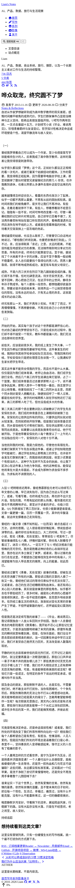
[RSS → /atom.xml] (15, 85)
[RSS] (38, 881)
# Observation (27, 853)
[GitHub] (26, 881)
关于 (14, 34)
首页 (14, 17)
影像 (14, 30)
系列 (14, 26)
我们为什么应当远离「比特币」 (21, 861)
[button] (37, 885)
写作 (14, 22)
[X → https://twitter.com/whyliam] (11, 85)
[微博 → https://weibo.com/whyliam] (7, 85)
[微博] (30, 881)
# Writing (6, 853)
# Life (15, 853)
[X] (34, 881)
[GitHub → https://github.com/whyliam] (3, 85)
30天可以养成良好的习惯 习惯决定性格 (29, 857)
